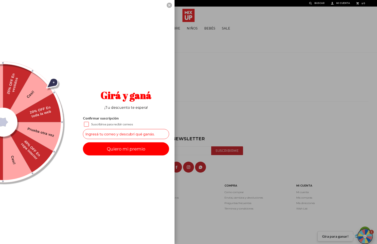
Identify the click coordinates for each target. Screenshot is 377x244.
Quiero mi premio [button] (126, 149)
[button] (169, 5)
